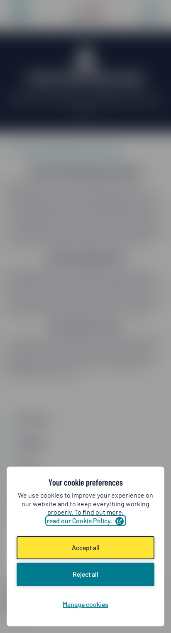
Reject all (85, 574)
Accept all (86, 547)
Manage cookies (85, 604)
